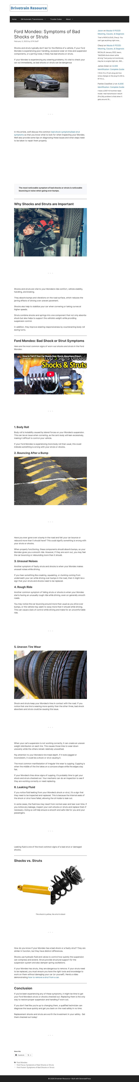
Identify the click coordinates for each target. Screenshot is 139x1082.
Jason (100, 31)
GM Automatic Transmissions (32, 19)
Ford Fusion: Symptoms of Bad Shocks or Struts (35, 1067)
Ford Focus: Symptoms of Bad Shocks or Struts (35, 1065)
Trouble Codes (56, 19)
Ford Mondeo (22, 1062)
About (68, 19)
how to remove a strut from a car (43, 977)
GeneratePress (85, 1079)
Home (14, 19)
